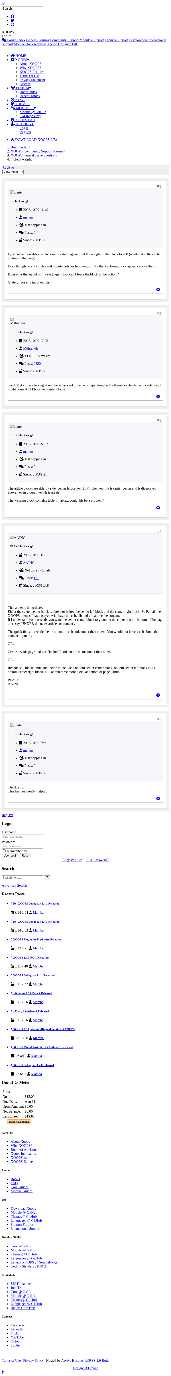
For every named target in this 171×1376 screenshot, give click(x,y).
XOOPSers (19, 1157)
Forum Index (15, 40)
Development (138, 40)
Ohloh (15, 1341)
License (25, 84)
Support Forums (22, 1224)
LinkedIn (17, 1329)
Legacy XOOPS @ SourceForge (34, 1262)
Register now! (72, 860)
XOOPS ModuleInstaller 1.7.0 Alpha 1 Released (42, 1047)
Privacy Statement (32, 80)
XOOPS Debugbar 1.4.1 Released (33, 975)
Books (15, 1179)
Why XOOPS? (30, 68)
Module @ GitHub (33, 112)
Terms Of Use (29, 76)
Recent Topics (30, 96)
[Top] (158, 290)
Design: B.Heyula (85, 1368)
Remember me (17, 851)
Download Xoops (23, 1208)
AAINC (29, 563)
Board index (19, 147)
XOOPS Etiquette (23, 1161)
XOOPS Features (32, 72)
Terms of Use (11, 1360)
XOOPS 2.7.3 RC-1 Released (30, 957)
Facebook (17, 1325)
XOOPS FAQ (24, 120)
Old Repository (30, 116)
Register (25, 132)
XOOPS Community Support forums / (38, 151)
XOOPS (20, 60)
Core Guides (19, 1187)
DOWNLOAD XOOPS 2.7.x (36, 140)
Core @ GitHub (22, 1246)
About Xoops (20, 1141)
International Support (25, 1228)
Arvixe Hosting (72, 1360)
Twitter (16, 1345)
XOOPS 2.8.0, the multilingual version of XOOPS (43, 1029)
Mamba (38, 912)
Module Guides (22, 1191)
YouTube (17, 1337)
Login (24, 128)
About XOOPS (30, 64)
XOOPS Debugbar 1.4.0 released (33, 1065)
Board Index (28, 92)
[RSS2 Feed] (98, 1360)
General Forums (37, 40)
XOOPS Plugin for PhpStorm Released (36, 939)
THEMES (22, 104)
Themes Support (116, 40)
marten (28, 217)
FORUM (22, 88)
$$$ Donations (21, 1284)
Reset (25, 855)
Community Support (64, 40)
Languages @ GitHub (26, 1220)
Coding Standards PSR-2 (28, 1266)
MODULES (24, 108)
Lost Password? (97, 860)
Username (9, 832)
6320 (37, 363)
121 (36, 578)
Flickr (15, 1333)
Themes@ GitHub (24, 1216)
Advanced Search (14, 885)
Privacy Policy (33, 1360)
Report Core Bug (23, 1308)
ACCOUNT (24, 124)
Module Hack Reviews (30, 44)
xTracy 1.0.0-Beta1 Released (30, 1011)
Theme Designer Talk (62, 44)
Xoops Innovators (23, 1153)
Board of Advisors (24, 1149)
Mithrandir (30, 348)
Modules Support (91, 40)
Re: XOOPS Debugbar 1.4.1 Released (35, 903)
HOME (20, 56)
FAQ (14, 1183)
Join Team (18, 1288)
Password (8, 842)
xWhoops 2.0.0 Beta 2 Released (32, 993)
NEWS (19, 100)
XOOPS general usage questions (34, 155)
